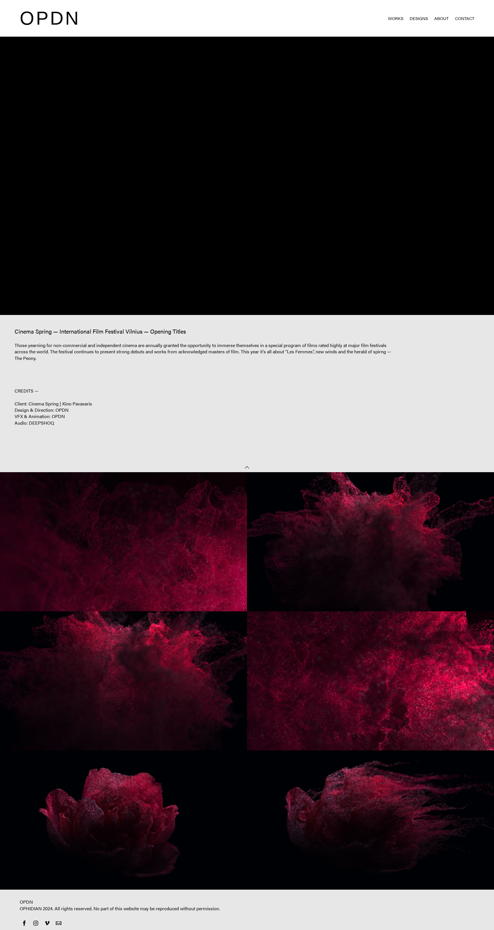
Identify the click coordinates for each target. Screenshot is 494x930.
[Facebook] (24, 923)
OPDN (26, 902)
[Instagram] (35, 923)
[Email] (58, 923)
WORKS (395, 18)
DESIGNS (419, 18)
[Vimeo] (47, 923)
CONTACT (464, 18)
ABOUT (441, 18)
